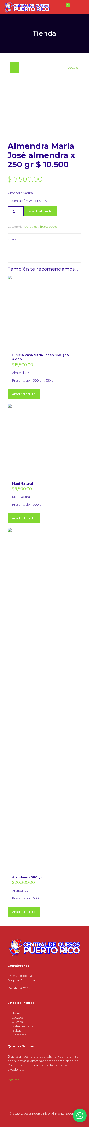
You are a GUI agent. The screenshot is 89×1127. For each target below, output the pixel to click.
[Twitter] (44, 1120)
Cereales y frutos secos (40, 226)
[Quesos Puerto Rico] (26, 7)
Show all (73, 68)
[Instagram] (50, 1120)
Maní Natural (22, 483)
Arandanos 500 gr (27, 877)
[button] (80, 1115)
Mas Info (13, 1080)
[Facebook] (38, 1120)
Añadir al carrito (40, 211)
